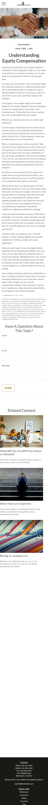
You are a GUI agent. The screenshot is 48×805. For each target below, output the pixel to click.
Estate (24, 798)
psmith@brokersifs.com (24, 783)
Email (4, 350)
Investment (24, 795)
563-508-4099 (27, 768)
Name (4, 335)
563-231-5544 (26, 765)
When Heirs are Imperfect (15, 503)
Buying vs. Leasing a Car (14, 555)
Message (6, 365)
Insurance (24, 801)
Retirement (24, 792)
